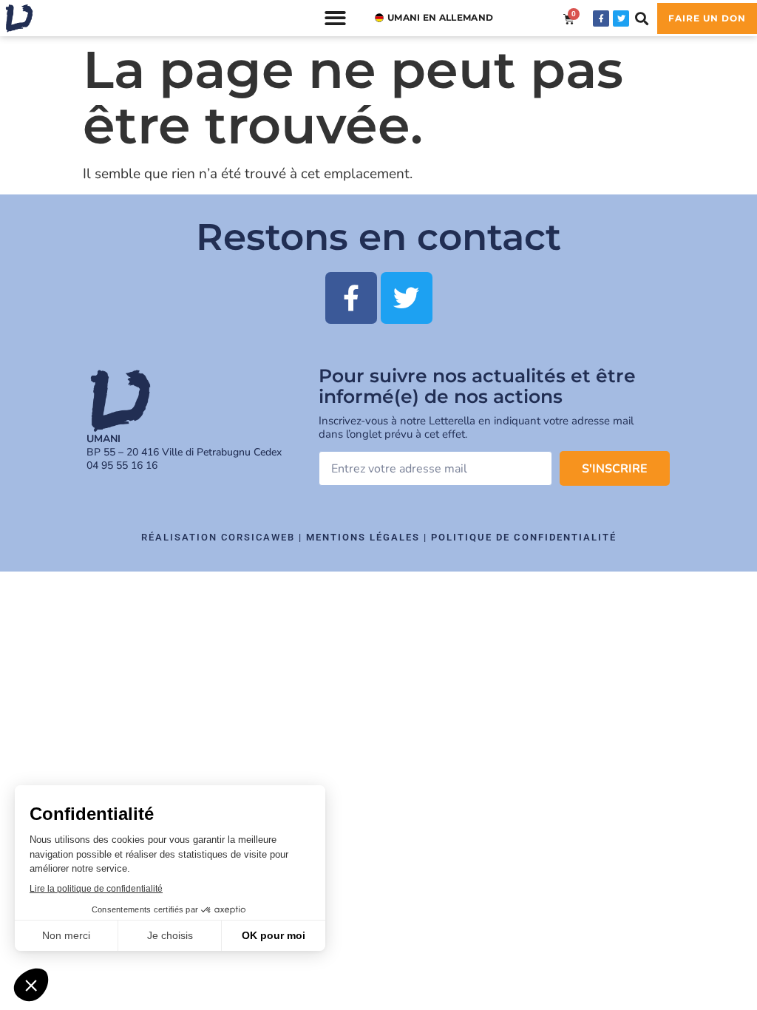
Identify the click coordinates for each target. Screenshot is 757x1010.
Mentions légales (363, 537)
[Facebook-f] (601, 18)
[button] (335, 18)
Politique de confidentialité (524, 537)
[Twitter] (621, 18)
